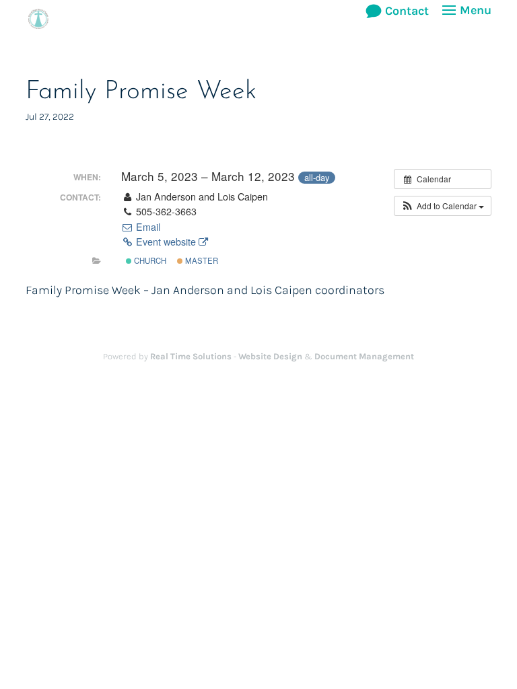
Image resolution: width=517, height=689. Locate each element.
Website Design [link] (270, 356)
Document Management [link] (364, 356)
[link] (38, 17)
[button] (464, 19)
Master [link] (200, 260)
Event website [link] (166, 241)
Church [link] (149, 260)
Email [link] (146, 226)
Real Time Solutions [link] (191, 356)
